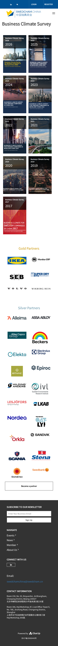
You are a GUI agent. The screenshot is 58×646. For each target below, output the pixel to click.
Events (10, 535)
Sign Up (28, 520)
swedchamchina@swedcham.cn (25, 581)
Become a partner (29, 486)
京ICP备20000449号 (29, 638)
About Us (12, 549)
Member (11, 545)
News (10, 540)
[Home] (23, 13)
